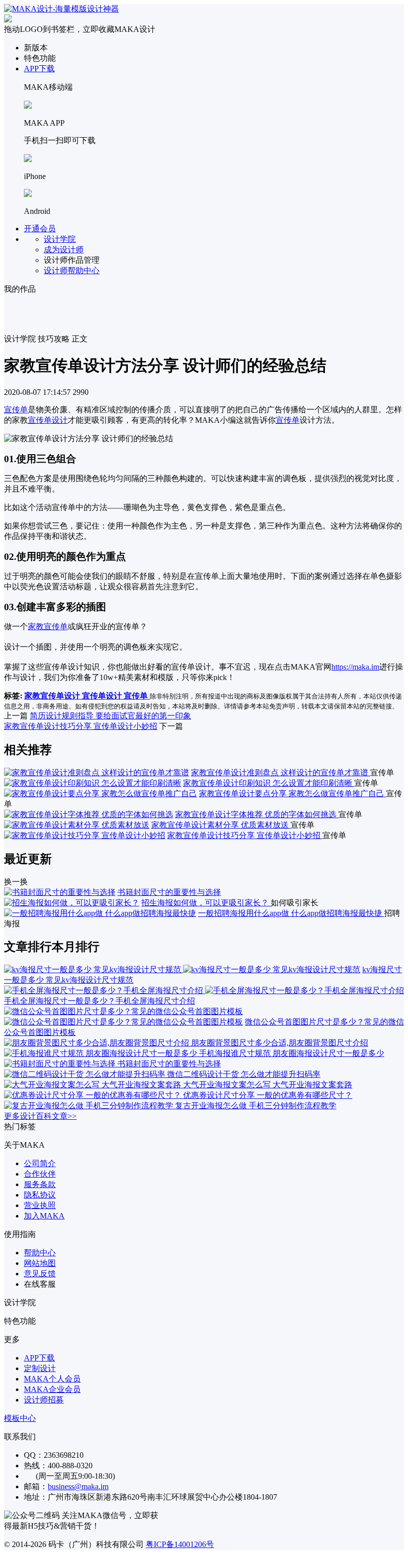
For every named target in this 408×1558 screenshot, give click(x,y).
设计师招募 (44, 1399)
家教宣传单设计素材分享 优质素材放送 (221, 825)
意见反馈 (40, 1273)
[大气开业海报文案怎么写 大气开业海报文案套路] (93, 1084)
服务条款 (40, 1184)
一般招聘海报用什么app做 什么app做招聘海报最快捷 (291, 913)
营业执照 (40, 1205)
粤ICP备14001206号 (180, 1544)
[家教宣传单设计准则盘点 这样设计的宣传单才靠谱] (96, 772)
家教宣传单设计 (53, 696)
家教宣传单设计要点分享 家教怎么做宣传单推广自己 (292, 793)
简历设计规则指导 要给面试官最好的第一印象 (110, 715)
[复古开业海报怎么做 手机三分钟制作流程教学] (89, 1105)
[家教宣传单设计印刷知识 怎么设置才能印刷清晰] (92, 783)
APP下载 (39, 68)
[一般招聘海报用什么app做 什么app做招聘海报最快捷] (100, 913)
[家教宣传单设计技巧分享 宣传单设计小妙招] (84, 835)
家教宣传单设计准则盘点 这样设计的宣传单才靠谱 (280, 772)
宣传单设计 (48, 420)
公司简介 (40, 1163)
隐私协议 (40, 1195)
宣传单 (16, 409)
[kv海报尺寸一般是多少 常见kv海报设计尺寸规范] (182, 969)
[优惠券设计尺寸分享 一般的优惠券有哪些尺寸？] (93, 1095)
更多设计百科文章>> (40, 1116)
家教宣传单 (48, 626)
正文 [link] (80, 339)
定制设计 (40, 1368)
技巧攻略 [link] (54, 339)
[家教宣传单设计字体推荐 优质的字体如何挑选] (88, 814)
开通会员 (40, 228)
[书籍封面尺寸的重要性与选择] (59, 892)
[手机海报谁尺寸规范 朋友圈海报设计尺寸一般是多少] (101, 1053)
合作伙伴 (40, 1174)
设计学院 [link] (20, 339)
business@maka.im (78, 1486)
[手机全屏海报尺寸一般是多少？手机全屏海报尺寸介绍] (204, 990)
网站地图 (40, 1263)
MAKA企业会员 (52, 1389)
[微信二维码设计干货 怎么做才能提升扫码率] (85, 1074)
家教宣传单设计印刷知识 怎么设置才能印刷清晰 (268, 783)
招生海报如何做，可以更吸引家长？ (206, 902)
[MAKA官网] (61, 8)
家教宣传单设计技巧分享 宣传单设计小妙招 (80, 726)
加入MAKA (44, 1216)
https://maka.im (355, 667)
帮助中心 (40, 1252)
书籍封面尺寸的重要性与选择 (169, 892)
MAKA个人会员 (52, 1379)
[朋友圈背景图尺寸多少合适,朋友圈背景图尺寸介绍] (97, 1043)
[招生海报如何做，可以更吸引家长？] (71, 902)
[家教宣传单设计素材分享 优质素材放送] (76, 825)
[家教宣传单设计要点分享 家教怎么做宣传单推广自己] (100, 793)
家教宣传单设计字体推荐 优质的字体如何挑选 (256, 814)
